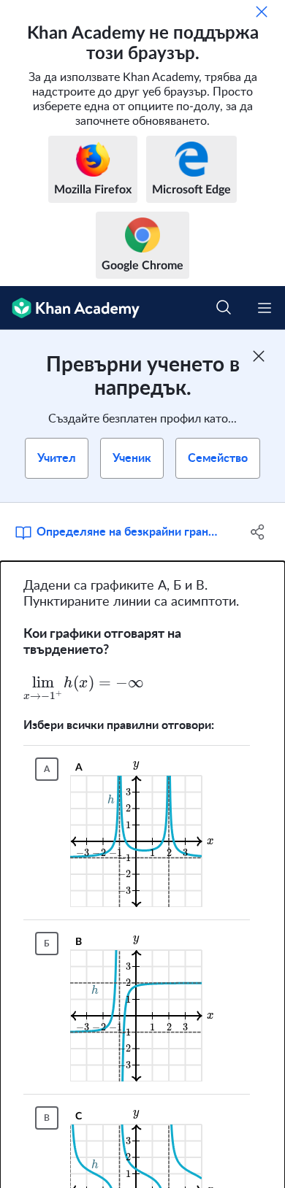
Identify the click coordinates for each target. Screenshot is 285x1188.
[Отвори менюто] (264, 308)
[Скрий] (261, 11)
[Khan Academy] (70, 308)
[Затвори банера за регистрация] (258, 356)
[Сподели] (257, 532)
